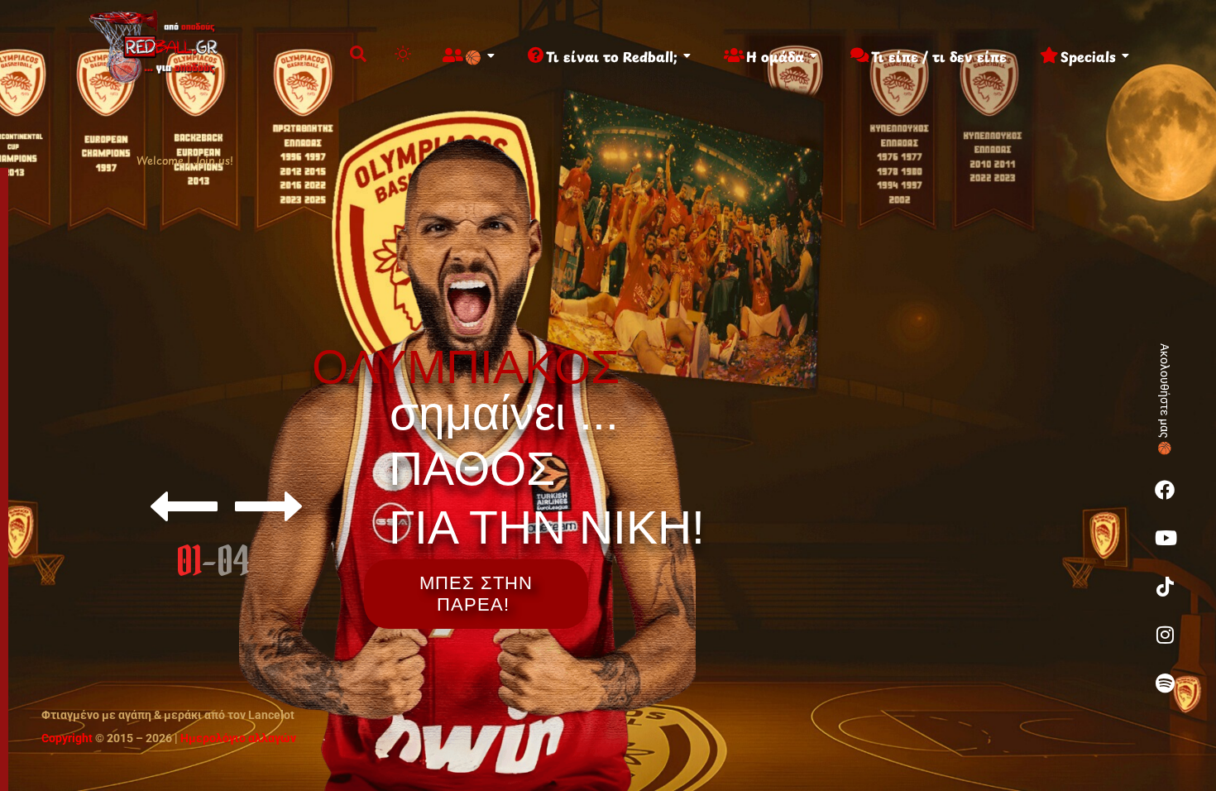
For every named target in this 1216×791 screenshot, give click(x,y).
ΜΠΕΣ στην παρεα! (476, 594)
